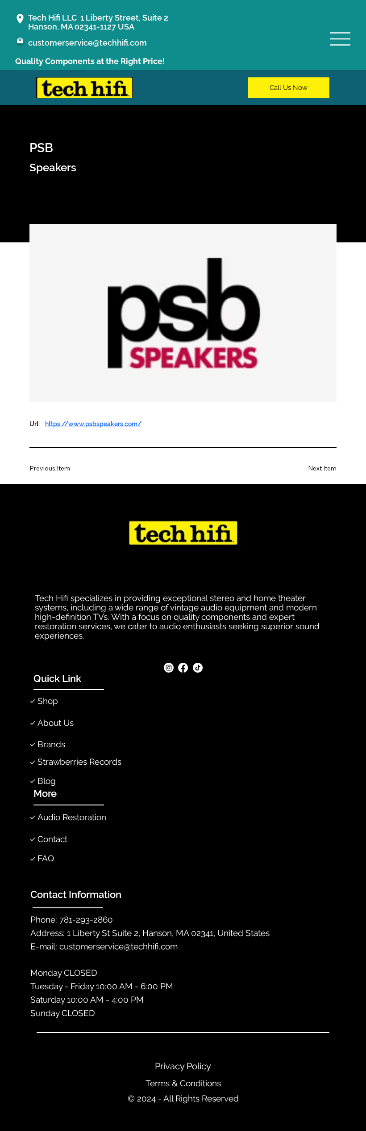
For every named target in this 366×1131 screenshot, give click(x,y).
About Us (55, 723)
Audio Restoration (71, 817)
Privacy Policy (183, 1066)
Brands (51, 744)
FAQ (45, 858)
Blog (46, 781)
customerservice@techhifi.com (87, 42)
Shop (47, 701)
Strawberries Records (79, 762)
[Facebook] (183, 668)
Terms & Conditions (183, 1083)
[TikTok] (198, 668)
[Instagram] (169, 668)
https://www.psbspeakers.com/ (93, 424)
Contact (52, 839)
